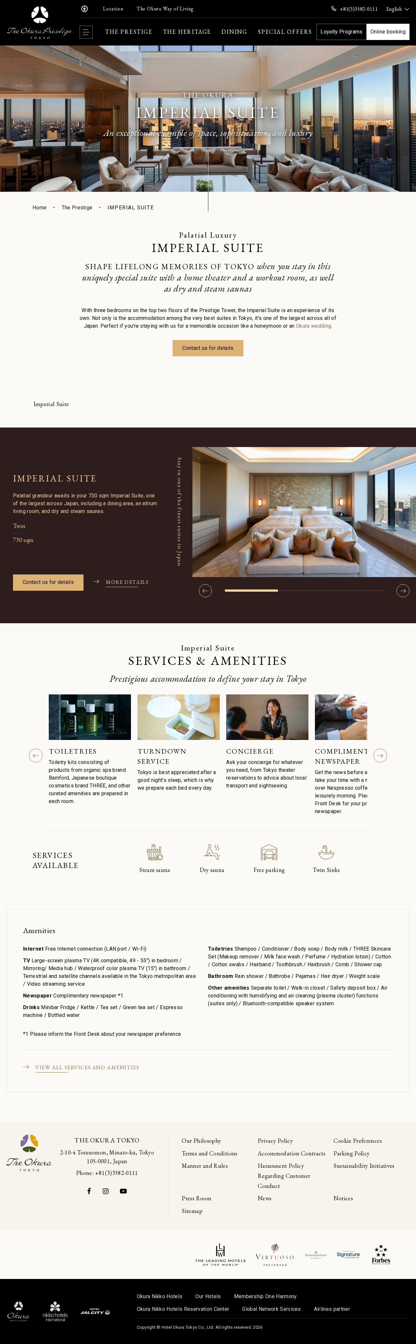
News (264, 1198)
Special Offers (285, 31)
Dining (234, 31)
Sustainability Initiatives (363, 1165)
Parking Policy (351, 1153)
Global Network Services (271, 1309)
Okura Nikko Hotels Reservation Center (183, 1309)
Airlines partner (332, 1309)
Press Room (196, 1198)
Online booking (388, 32)
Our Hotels (208, 1296)
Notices (343, 1198)
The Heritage (187, 31)
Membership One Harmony (265, 1296)
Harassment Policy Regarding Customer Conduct (284, 1175)
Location (113, 8)
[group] (90, 751)
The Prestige (128, 31)
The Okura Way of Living (165, 8)
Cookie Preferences (357, 1140)
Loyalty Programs (341, 32)
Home (39, 207)
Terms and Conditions (209, 1153)
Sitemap (192, 1211)
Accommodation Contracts (291, 1153)
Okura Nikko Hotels (160, 1296)
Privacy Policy (275, 1140)
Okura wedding (313, 326)
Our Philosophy (201, 1140)
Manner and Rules (205, 1165)
